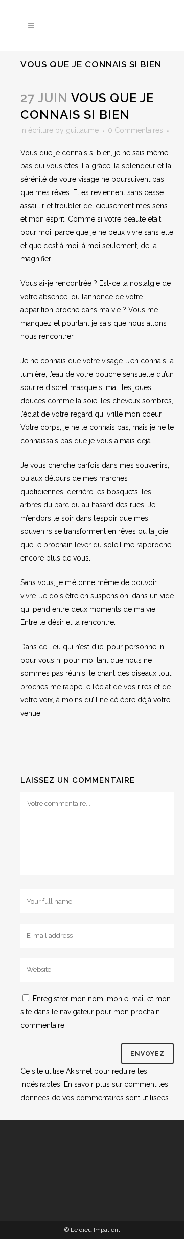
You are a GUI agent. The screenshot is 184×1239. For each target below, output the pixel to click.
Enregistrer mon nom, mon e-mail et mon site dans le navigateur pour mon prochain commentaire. (95, 1011)
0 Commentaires (135, 130)
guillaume (82, 130)
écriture (40, 130)
